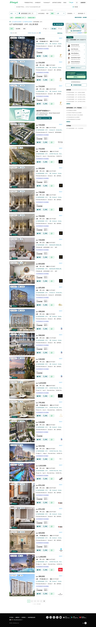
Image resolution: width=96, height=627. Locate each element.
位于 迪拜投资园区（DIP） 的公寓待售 (74, 128)
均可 (12, 28)
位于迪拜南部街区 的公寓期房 (72, 117)
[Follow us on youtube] (60, 617)
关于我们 (11, 617)
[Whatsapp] (52, 56)
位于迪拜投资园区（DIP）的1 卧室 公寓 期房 (76, 94)
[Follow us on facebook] (47, 617)
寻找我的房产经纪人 (28, 2)
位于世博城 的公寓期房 (71, 110)
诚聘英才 (18, 617)
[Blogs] (71, 2)
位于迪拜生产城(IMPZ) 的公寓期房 (73, 112)
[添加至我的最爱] (33, 57)
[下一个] (44, 601)
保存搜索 (85, 17)
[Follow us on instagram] (57, 617)
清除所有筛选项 (78, 17)
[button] (13, 13)
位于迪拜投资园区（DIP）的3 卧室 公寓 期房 (76, 99)
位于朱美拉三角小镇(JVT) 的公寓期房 (74, 115)
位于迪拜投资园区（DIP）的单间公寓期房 (75, 92)
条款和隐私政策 (31, 617)
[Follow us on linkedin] (54, 617)
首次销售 (18, 28)
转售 (24, 28)
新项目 (64, 2)
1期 (11, 33)
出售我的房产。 (38, 2)
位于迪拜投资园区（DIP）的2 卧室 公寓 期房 (76, 97)
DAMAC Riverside (32, 33)
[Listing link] (36, 47)
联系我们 (24, 617)
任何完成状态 (41, 13)
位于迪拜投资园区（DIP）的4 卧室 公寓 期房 (76, 101)
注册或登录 (83, 2)
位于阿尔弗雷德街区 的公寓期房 (73, 119)
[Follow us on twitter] (50, 617)
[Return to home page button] (13, 2)
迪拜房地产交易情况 (56, 2)
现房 (47, 13)
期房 (52, 13)
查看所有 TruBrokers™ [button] (76, 67)
